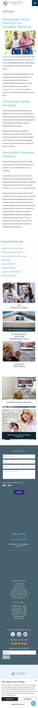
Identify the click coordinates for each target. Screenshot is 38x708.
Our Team (18, 584)
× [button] (35, 681)
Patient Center (19, 586)
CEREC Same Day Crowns (12, 248)
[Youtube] (19, 634)
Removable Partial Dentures (12, 89)
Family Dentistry (9, 275)
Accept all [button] (10, 699)
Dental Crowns (8, 268)
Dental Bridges (8, 264)
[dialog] (19, 693)
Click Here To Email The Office (19, 550)
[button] (19, 704)
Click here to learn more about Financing (19, 435)
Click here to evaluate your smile (19, 402)
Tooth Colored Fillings (12, 252)
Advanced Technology (11, 272)
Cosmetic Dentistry (18, 590)
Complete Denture (14, 188)
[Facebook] (12, 634)
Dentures (6, 260)
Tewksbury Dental (25, 218)
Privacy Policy (11, 695)
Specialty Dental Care (19, 596)
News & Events (18, 588)
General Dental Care (12, 241)
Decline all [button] (28, 699)
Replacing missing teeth (11, 57)
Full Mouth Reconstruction (14, 256)
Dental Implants (19, 598)
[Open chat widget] (33, 703)
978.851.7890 (19, 539)
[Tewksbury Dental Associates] (13, 3)
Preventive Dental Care (19, 594)
